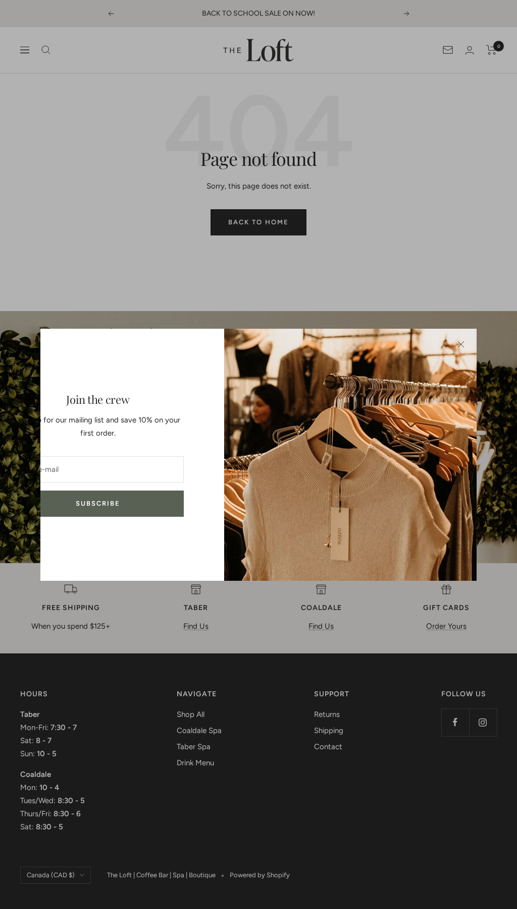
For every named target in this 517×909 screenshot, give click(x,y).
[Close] (460, 344)
